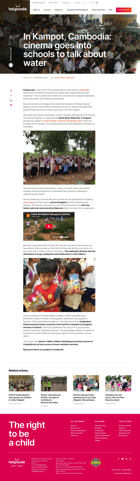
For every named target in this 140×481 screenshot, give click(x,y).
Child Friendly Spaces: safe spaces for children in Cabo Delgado (20, 397)
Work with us (53, 2)
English (20, 466)
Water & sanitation (68, 78)
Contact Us (66, 2)
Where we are (75, 428)
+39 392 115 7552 (41, 467)
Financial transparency (78, 430)
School (57, 78)
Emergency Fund (124, 433)
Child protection (100, 425)
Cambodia (84, 90)
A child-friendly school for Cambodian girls (62, 121)
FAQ (110, 10)
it (93, 2)
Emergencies (99, 430)
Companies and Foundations (77, 10)
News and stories (98, 10)
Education (98, 428)
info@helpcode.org (37, 471)
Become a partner (39, 2)
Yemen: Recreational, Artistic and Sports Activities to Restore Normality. (51, 399)
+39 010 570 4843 (40, 465)
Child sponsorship (125, 430)
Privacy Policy (116, 470)
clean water (28, 202)
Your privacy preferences (122, 473)
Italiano (13, 466)
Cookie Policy (126, 470)
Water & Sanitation (101, 438)
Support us (59, 10)
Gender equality (100, 433)
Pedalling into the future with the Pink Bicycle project (114, 397)
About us (36, 10)
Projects (97, 440)
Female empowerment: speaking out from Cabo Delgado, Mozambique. (84, 397)
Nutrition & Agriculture (102, 435)
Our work (47, 10)
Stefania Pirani (11, 54)
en (97, 2)
